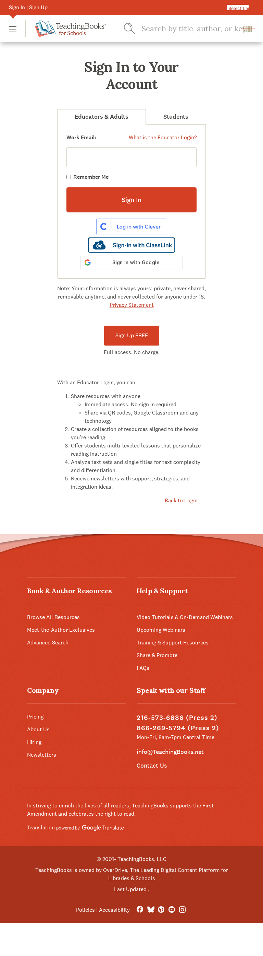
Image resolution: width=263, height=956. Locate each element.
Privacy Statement (132, 304)
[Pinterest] (161, 909)
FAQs (143, 668)
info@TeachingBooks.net (170, 752)
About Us (38, 729)
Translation (41, 827)
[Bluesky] (150, 909)
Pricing (35, 716)
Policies (85, 909)
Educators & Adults (101, 117)
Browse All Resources (53, 617)
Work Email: (81, 137)
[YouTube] (171, 909)
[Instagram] (182, 909)
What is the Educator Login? (163, 137)
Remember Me (91, 176)
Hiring (34, 742)
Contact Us (152, 765)
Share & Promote (157, 655)
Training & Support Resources (173, 642)
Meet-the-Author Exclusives (61, 629)
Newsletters (41, 754)
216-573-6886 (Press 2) (177, 717)
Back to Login (181, 500)
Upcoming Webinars (161, 629)
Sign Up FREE (131, 335)
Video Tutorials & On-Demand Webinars (185, 617)
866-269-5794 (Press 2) (178, 728)
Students (175, 117)
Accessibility (114, 909)
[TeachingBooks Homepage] (65, 28)
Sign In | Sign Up (28, 7)
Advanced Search (47, 642)
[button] (12, 29)
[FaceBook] (140, 909)
